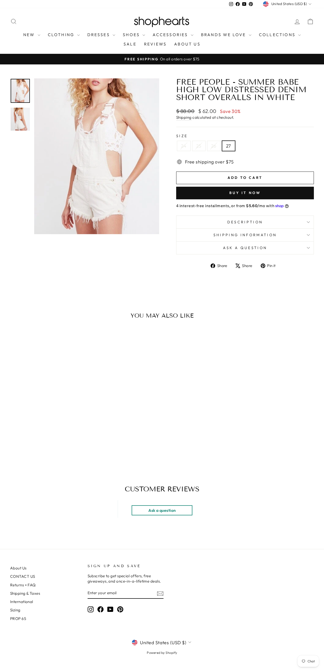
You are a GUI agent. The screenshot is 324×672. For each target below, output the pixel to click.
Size (182, 136)
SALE (130, 43)
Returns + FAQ (23, 585)
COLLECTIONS (278, 34)
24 (184, 146)
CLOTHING (62, 34)
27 (228, 146)
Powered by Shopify (162, 653)
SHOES (132, 34)
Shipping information (245, 235)
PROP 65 (18, 618)
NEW (29, 34)
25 (198, 146)
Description (245, 222)
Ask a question (245, 248)
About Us (18, 568)
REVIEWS (155, 43)
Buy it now (245, 192)
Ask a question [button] (162, 510)
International (21, 601)
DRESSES (99, 34)
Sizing (15, 610)
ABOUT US (187, 43)
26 (213, 146)
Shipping (184, 117)
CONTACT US (22, 576)
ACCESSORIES (171, 34)
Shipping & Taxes (25, 593)
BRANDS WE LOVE (224, 34)
